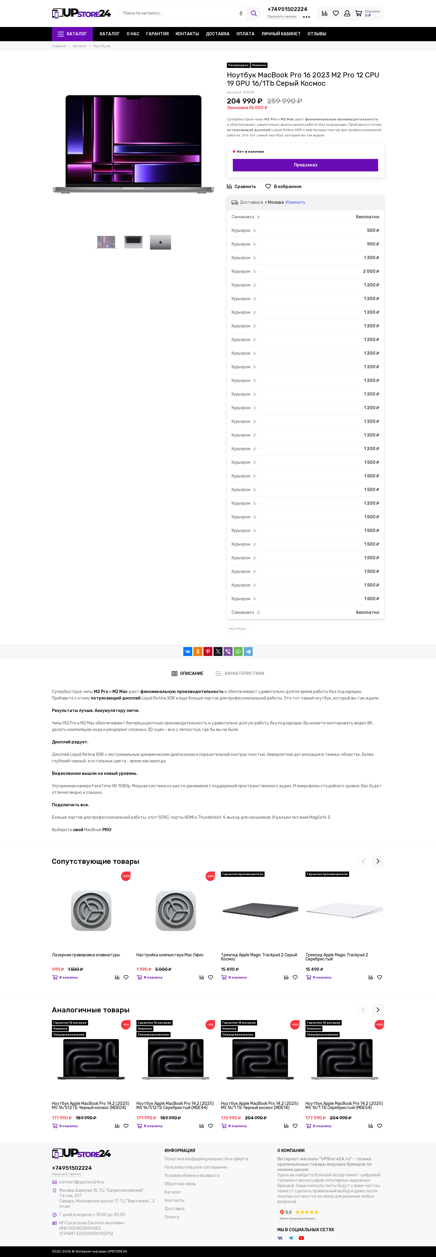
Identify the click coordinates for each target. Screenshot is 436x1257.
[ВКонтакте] (187, 651)
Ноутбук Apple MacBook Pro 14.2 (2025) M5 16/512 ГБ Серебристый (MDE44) (175, 1106)
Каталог (77, 33)
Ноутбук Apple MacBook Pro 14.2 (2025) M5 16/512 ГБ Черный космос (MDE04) (90, 1106)
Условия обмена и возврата (192, 1175)
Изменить (295, 202)
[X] (218, 651)
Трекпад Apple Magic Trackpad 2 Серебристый (336, 957)
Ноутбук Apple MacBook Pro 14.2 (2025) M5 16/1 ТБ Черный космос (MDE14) (259, 1106)
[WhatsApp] (238, 651)
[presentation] (363, 861)
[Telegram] (248, 651)
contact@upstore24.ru (81, 1182)
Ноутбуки (237, 629)
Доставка (218, 33)
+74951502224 (288, 9)
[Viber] (228, 651)
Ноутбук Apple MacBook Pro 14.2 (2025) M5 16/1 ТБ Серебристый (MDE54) (344, 1106)
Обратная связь (180, 1183)
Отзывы (317, 33)
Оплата (245, 33)
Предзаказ (305, 165)
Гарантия (157, 33)
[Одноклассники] (197, 651)
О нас (133, 33)
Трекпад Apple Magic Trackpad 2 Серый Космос (259, 957)
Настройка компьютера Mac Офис (170, 955)
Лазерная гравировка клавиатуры (86, 955)
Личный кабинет (281, 33)
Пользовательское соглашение (196, 1167)
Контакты (187, 33)
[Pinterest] (207, 651)
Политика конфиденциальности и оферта (206, 1159)
